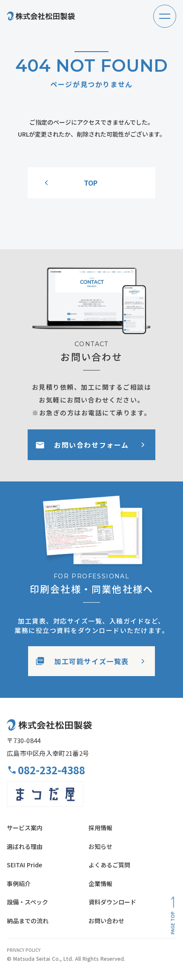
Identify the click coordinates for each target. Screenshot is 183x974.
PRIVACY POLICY (23, 950)
